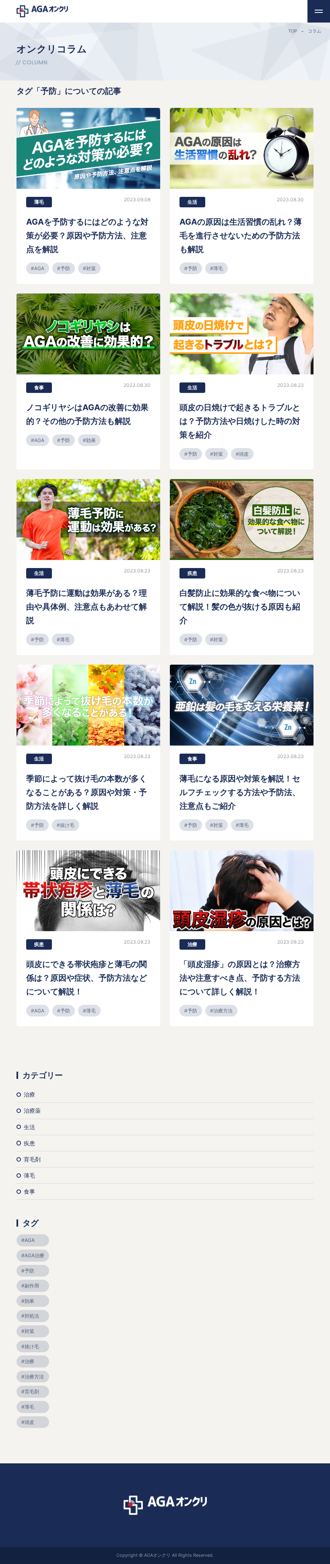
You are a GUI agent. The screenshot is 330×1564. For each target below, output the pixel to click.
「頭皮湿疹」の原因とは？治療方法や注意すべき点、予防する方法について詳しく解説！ (239, 977)
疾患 (192, 573)
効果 (91, 440)
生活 (192, 202)
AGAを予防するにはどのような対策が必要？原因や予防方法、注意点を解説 (87, 235)
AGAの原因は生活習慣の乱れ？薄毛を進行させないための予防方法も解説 (240, 235)
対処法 (32, 1316)
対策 (91, 268)
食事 (39, 387)
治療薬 (32, 1110)
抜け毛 (67, 825)
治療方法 (223, 1011)
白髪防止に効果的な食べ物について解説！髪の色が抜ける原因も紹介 (239, 606)
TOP (292, 31)
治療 (192, 944)
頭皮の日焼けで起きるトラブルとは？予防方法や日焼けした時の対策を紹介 (239, 421)
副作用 (32, 1286)
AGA (39, 268)
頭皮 (244, 454)
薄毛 (39, 202)
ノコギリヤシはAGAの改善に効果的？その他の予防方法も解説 (87, 414)
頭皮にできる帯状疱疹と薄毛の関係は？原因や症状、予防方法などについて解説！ (86, 977)
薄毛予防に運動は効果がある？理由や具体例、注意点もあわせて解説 (86, 606)
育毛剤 (32, 1159)
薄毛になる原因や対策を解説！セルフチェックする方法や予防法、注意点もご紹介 (239, 792)
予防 (65, 268)
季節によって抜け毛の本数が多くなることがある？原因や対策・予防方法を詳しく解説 (86, 792)
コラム (314, 31)
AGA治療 (34, 1255)
